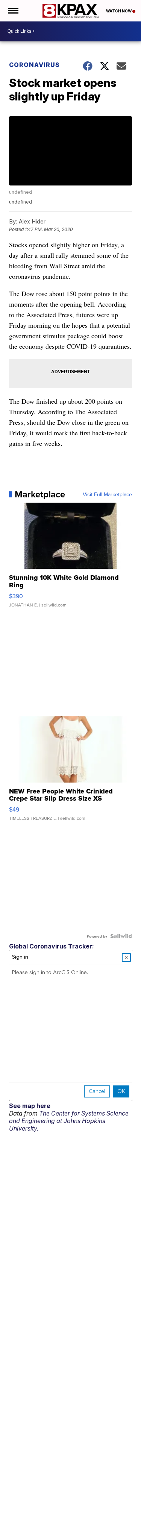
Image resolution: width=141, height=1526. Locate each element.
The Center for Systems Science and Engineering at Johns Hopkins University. (69, 1121)
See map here (29, 1106)
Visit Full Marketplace (107, 494)
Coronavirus (34, 64)
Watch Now (119, 11)
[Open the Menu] (13, 11)
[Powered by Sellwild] (121, 936)
